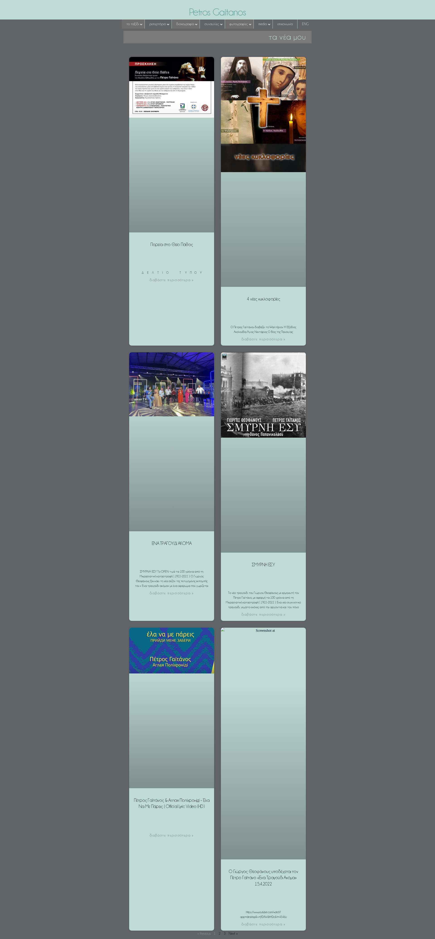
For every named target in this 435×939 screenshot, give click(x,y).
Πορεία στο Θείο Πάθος (171, 244)
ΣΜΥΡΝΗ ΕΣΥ (263, 564)
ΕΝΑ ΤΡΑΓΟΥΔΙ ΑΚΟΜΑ (171, 543)
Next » (233, 933)
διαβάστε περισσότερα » (171, 280)
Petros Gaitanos (217, 12)
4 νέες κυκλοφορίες (263, 299)
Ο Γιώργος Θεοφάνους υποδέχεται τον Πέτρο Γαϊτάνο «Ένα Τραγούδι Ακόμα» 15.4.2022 (263, 877)
